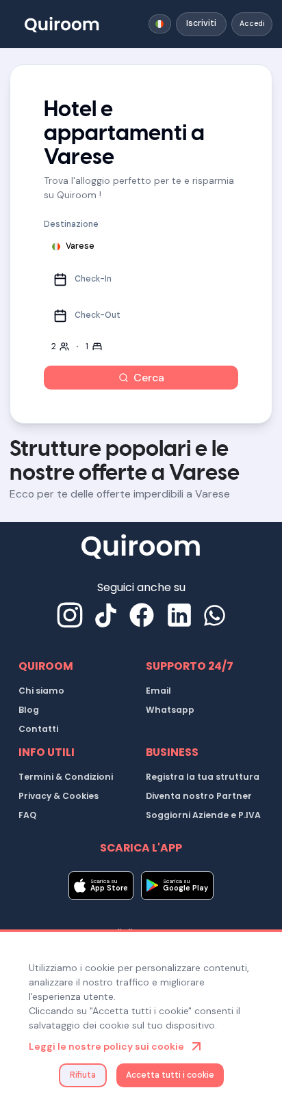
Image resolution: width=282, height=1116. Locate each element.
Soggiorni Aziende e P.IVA (203, 815)
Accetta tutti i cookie (170, 1075)
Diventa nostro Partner (199, 796)
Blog (28, 710)
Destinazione (71, 224)
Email (158, 690)
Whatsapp (170, 710)
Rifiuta (83, 1075)
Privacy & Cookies (58, 796)
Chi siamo (41, 690)
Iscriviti (201, 23)
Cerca (148, 377)
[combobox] (160, 23)
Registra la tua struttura (202, 776)
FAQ (27, 815)
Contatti (38, 729)
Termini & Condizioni (65, 776)
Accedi (252, 23)
